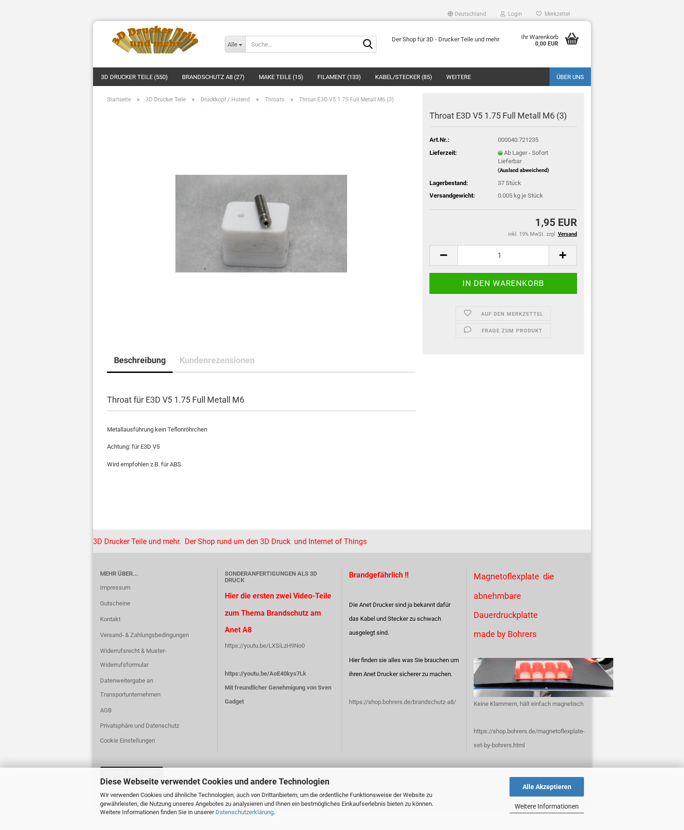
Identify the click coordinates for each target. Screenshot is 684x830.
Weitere (458, 76)
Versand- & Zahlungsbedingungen (144, 634)
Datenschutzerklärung (244, 812)
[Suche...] (367, 44)
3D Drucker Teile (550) (134, 76)
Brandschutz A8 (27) (213, 76)
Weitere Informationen (547, 806)
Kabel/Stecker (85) (403, 76)
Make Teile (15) (281, 76)
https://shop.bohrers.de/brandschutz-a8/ (402, 701)
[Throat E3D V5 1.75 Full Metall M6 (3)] (261, 215)
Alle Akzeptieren (547, 786)
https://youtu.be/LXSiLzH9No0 (265, 645)
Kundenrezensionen (217, 360)
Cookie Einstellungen (127, 740)
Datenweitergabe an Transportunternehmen (130, 687)
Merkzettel (556, 14)
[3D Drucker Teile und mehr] (155, 39)
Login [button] (513, 14)
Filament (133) (339, 76)
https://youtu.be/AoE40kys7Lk (265, 673)
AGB (106, 710)
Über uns (570, 76)
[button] (467, 14)
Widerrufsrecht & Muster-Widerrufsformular (133, 657)
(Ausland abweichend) (523, 170)
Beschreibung (140, 360)
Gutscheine (115, 603)
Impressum (115, 587)
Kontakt (110, 619)
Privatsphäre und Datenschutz (139, 725)
